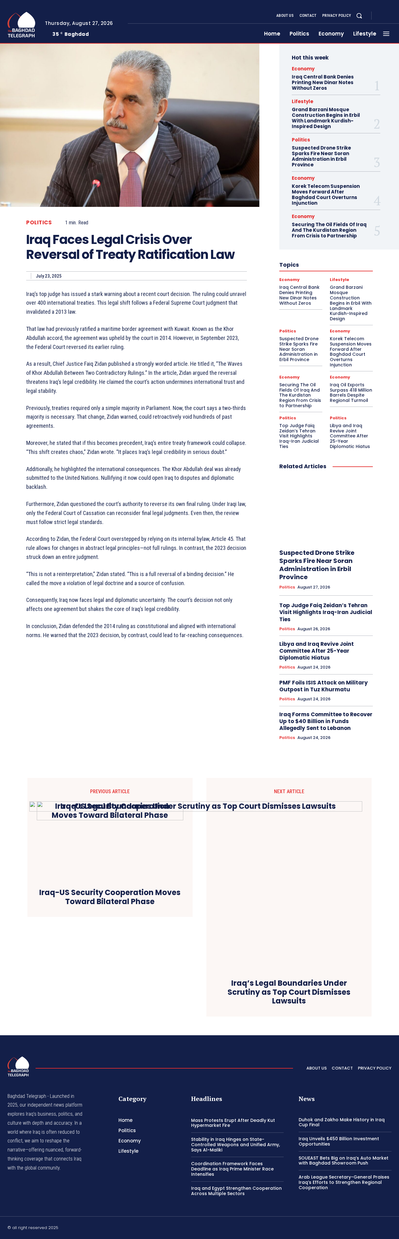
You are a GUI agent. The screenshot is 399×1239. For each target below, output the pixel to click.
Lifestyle (302, 101)
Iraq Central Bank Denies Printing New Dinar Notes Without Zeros (323, 82)
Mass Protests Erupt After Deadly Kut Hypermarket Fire (233, 1123)
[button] (359, 15)
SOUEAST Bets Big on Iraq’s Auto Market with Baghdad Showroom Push (343, 1160)
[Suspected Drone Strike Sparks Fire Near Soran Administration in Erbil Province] (326, 509)
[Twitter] (389, 1228)
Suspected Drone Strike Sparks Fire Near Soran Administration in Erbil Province (321, 156)
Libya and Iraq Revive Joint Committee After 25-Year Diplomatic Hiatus (350, 436)
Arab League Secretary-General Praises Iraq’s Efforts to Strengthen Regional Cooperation (344, 1182)
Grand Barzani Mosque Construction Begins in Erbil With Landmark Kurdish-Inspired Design (326, 118)
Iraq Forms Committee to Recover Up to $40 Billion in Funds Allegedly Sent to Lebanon (326, 721)
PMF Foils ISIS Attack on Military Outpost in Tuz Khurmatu (323, 686)
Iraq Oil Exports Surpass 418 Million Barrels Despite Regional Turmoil (351, 392)
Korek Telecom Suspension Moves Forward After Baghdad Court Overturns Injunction (326, 194)
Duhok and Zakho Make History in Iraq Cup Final (342, 1122)
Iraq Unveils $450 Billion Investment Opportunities (339, 1141)
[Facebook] (381, 16)
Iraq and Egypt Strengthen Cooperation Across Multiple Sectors (236, 1191)
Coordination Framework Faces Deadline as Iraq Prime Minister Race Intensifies (232, 1168)
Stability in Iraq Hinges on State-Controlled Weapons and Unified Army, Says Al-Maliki (235, 1144)
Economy (303, 68)
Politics (39, 222)
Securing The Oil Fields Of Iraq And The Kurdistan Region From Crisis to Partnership (329, 230)
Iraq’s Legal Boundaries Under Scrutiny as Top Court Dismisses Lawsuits (289, 992)
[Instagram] (389, 16)
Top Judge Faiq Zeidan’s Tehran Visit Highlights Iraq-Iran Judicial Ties (299, 436)
